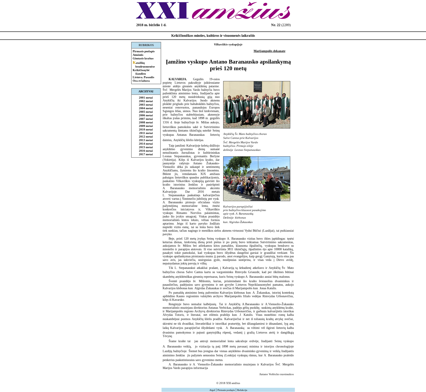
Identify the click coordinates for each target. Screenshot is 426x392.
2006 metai (146, 115)
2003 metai (146, 104)
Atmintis (138, 54)
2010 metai (146, 129)
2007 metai (146, 118)
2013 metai (146, 140)
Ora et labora (141, 80)
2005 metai (146, 111)
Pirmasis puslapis (144, 51)
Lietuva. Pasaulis (143, 77)
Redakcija (242, 390)
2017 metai (146, 154)
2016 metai (146, 150)
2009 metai (146, 126)
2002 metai (146, 101)
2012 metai (146, 136)
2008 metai (146, 122)
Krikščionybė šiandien (141, 71)
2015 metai (146, 147)
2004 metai (146, 108)
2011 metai (146, 133)
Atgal (212, 390)
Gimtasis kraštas (143, 58)
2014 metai (146, 143)
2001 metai (146, 97)
